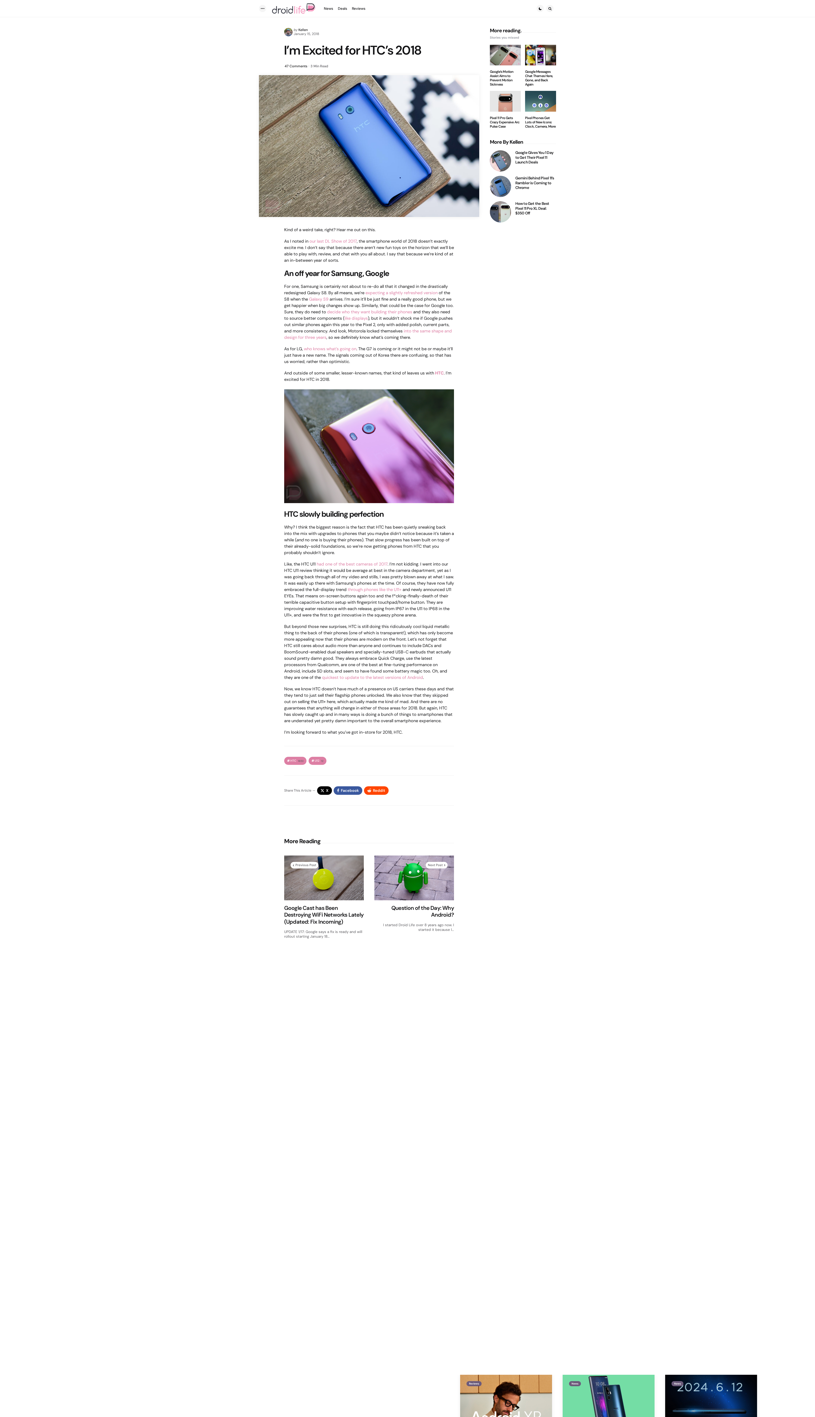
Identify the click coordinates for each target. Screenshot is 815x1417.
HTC (297, 761)
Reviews (474, 1383)
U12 (319, 761)
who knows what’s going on (330, 349)
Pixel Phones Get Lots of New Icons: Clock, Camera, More (540, 122)
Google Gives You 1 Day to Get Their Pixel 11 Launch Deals (534, 157)
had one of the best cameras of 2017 (352, 564)
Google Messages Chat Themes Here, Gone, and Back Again (539, 78)
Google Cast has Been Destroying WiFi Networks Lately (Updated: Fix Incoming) (324, 915)
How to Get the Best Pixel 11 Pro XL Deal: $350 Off (532, 208)
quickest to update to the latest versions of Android (372, 677)
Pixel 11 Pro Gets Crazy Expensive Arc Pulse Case (505, 122)
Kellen (303, 30)
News (575, 1383)
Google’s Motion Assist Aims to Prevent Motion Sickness (502, 78)
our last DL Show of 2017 (333, 241)
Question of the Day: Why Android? (422, 911)
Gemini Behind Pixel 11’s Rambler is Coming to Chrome (534, 183)
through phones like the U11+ (375, 589)
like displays (356, 318)
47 (296, 66)
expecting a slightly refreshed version (401, 293)
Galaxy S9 (319, 299)
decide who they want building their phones (369, 312)
